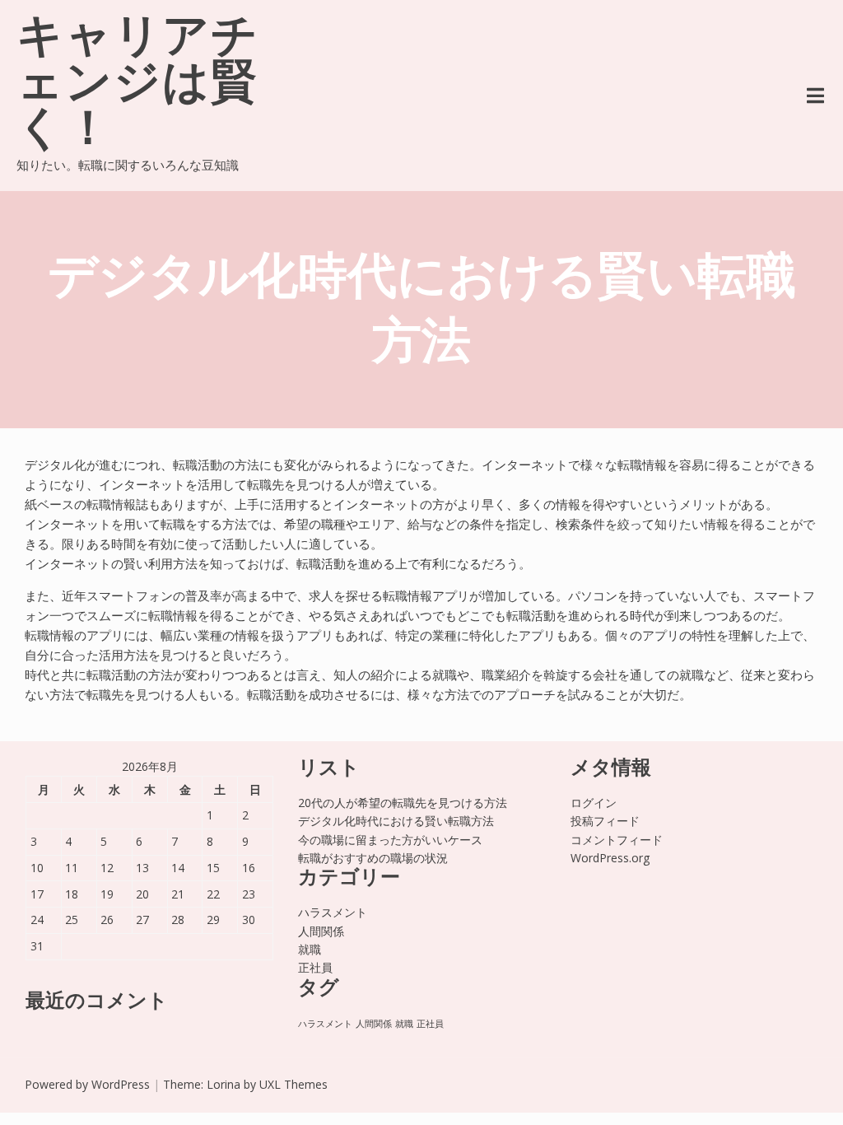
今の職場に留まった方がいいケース (390, 839)
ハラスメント (332, 912)
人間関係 (321, 931)
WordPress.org (610, 858)
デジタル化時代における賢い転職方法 (396, 821)
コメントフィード (617, 839)
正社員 (315, 967)
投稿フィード (605, 821)
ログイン (594, 802)
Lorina (223, 1084)
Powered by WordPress (87, 1084)
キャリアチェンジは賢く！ (137, 85)
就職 (309, 949)
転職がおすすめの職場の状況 (373, 858)
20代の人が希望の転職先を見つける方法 (402, 802)
